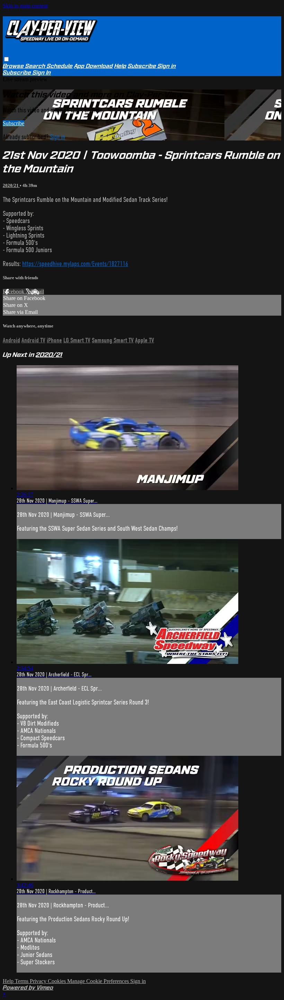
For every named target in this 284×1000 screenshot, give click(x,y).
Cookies (57, 981)
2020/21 (11, 185)
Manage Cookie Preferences (98, 981)
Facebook (14, 291)
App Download (93, 66)
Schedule (60, 66)
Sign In (42, 72)
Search (36, 66)
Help (120, 66)
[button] (6, 59)
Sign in (167, 66)
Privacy (39, 981)
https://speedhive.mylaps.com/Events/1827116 (75, 263)
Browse (14, 66)
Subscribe (13, 123)
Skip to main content (25, 6)
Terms (22, 981)
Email (37, 291)
